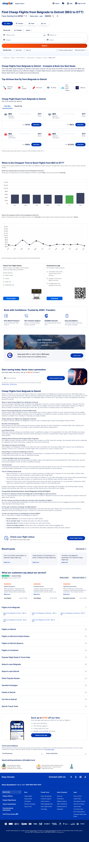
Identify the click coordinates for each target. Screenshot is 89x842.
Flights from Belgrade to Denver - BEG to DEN (14, 613)
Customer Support (46, 798)
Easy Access (8, 777)
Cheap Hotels (28, 798)
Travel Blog (44, 809)
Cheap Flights (28, 796)
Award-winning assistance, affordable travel (18, 760)
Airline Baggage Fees (47, 804)
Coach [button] (28, 30)
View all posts (80, 549)
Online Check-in (45, 801)
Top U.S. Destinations (9, 804)
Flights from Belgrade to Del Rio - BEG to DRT (43, 620)
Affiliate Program (61, 801)
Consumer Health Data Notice (79, 815)
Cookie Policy (77, 798)
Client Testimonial (62, 804)
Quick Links (6, 792)
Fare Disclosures (7, 753)
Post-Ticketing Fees (79, 811)
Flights (13, 57)
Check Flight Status (76, 538)
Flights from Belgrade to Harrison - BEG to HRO (15, 620)
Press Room (60, 798)
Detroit (45, 57)
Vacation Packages (29, 804)
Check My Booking (46, 796)
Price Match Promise (79, 801)
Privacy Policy (13, 384)
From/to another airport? (66, 50)
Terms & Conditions (78, 804)
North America (21, 57)
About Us (59, 796)
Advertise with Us (62, 806)
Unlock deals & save (56, 378)
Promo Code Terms (52, 753)
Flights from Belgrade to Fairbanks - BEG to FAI (44, 613)
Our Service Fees (78, 809)
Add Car (28, 50)
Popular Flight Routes (9, 800)
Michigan (38, 57)
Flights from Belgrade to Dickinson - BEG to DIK (72, 613)
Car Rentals (27, 801)
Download (54, 298)
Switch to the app (41, 735)
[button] (55, 3)
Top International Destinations (8, 809)
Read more (7, 562)
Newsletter (60, 809)
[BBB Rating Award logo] (78, 768)
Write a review (64, 577)
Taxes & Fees (77, 806)
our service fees (49, 749)
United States (30, 57)
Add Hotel (19, 50)
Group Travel (28, 806)
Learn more (44, 345)
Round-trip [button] (6, 30)
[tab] (7, 23)
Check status (11, 298)
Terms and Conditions (50, 830)
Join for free (76, 355)
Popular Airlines (8, 796)
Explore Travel (19, 3)
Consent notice (5, 384)
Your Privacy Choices (9, 814)
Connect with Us (57, 777)
